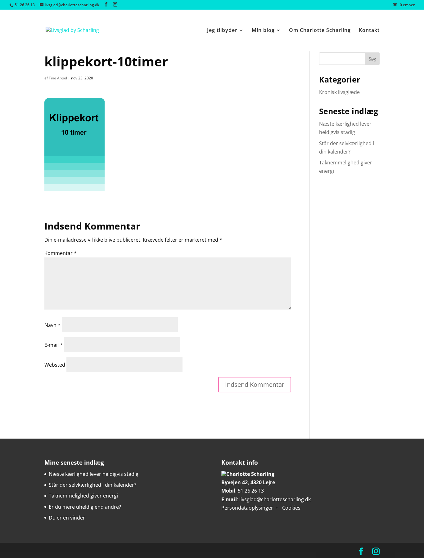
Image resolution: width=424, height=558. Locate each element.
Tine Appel (58, 78)
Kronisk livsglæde (339, 92)
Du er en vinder (67, 517)
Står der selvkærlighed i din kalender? (92, 484)
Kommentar (60, 253)
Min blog (263, 30)
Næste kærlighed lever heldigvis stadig (93, 474)
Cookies (291, 507)
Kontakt (369, 30)
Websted (54, 364)
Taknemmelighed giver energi (83, 495)
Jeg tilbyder (222, 30)
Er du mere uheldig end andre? (85, 506)
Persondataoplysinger (247, 507)
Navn (52, 325)
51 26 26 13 (251, 490)
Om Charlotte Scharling (320, 30)
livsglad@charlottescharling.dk (275, 499)
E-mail (53, 344)
